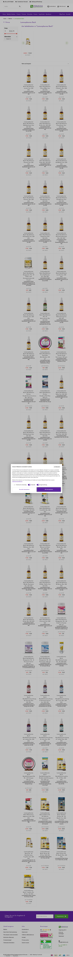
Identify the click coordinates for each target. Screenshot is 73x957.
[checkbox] (19, 485)
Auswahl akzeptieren (24, 489)
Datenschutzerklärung (17, 481)
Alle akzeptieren (49, 489)
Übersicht (57, 466)
